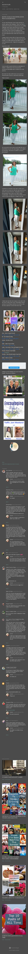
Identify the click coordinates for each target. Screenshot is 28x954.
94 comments (7, 820)
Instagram (7, 335)
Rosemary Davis (9, 489)
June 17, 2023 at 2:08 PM (18, 702)
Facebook (17, 335)
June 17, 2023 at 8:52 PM (13, 720)
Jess (7, 720)
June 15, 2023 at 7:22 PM (14, 620)
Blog (3, 335)
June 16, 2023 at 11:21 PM (14, 683)
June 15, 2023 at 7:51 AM (18, 489)
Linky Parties (9, 9)
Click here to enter (14, 367)
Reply (7, 487)
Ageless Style (9, 464)
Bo (24, 24)
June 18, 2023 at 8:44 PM (19, 694)
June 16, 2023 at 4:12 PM (18, 674)
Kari (7, 552)
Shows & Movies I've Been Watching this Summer (10, 858)
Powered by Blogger (15, 947)
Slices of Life (6, 4)
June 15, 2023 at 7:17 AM (17, 470)
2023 (6, 464)
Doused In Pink (9, 702)
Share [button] (3, 462)
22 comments (7, 779)
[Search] (25, 2)
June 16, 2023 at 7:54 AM (18, 633)
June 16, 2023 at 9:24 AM (11, 668)
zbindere (17, 950)
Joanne (11, 479)
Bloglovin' (16, 338)
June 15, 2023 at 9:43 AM (13, 552)
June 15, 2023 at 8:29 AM (16, 504)
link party (17, 464)
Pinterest (12, 335)
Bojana (7, 525)
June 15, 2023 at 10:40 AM (19, 515)
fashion (13, 464)
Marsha (7, 683)
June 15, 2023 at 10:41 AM (18, 539)
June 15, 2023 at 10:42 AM (19, 556)
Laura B (7, 645)
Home (3, 9)
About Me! (16, 9)
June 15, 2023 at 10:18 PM (14, 645)
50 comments (7, 860)
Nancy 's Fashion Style (11, 611)
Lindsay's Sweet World (11, 667)
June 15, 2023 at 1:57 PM (21, 611)
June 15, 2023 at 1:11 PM (17, 603)
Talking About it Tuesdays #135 (13, 898)
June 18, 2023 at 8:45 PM (18, 728)
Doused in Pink (11, 710)
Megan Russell (9, 603)
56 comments (7, 939)
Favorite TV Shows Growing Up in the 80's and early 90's (14, 817)
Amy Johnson (9, 470)
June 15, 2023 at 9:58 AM (20, 567)
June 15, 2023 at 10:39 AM (19, 479)
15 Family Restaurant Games (12, 777)
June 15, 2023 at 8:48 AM (14, 525)
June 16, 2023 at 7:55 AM (18, 657)
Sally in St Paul (9, 591)
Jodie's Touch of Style (11, 567)
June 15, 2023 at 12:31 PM (17, 591)
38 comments (7, 899)
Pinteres (12, 349)
